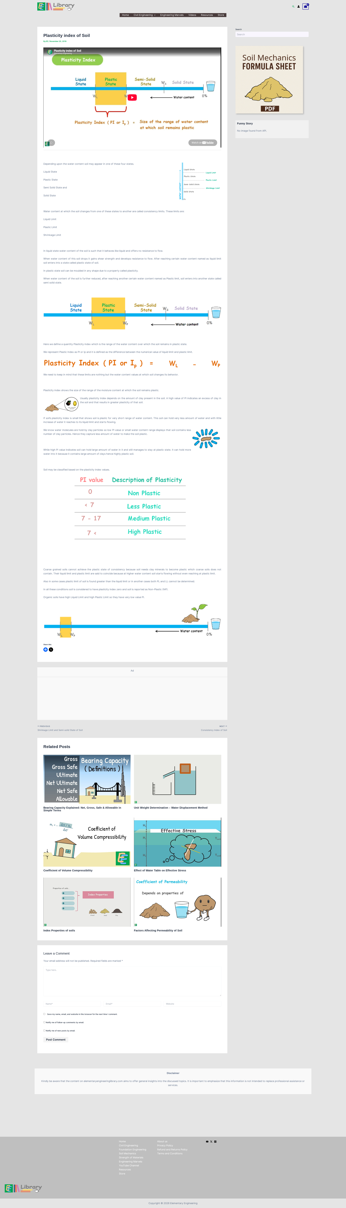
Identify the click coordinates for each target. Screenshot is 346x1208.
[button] (293, 6)
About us (162, 1141)
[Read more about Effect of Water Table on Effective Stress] (177, 842)
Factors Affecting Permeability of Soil (158, 930)
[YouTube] (207, 1141)
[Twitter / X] (211, 1141)
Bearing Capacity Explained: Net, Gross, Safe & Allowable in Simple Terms (82, 809)
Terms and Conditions (169, 1153)
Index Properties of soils (59, 930)
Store (221, 15)
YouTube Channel (129, 1165)
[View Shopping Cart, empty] (305, 6)
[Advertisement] (132, 700)
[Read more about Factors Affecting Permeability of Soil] (177, 902)
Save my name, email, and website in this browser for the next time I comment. (82, 1014)
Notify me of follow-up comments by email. (65, 1022)
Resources (207, 15)
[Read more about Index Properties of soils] (87, 902)
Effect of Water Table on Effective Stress (160, 870)
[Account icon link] (298, 6)
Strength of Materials (131, 1157)
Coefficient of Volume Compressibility (67, 870)
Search (238, 29)
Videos (192, 15)
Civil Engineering (143, 15)
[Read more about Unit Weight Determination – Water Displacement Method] (177, 779)
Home (125, 15)
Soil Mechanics (127, 1153)
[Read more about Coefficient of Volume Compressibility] (87, 842)
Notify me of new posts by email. (60, 1030)
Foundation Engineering (132, 1149)
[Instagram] (215, 1141)
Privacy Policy (165, 1145)
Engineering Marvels (172, 15)
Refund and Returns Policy (172, 1149)
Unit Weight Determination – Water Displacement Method (170, 807)
